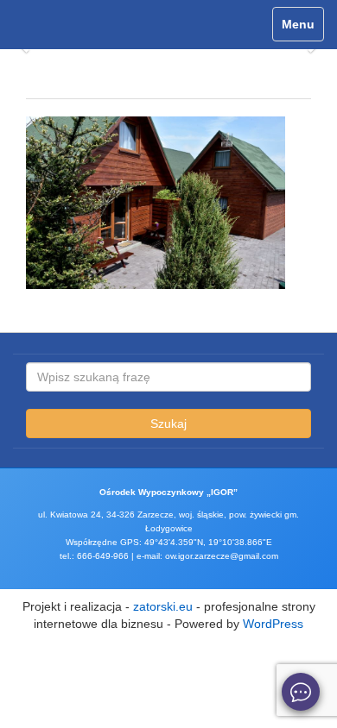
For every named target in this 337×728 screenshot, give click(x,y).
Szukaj (168, 423)
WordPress (273, 624)
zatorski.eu (163, 606)
